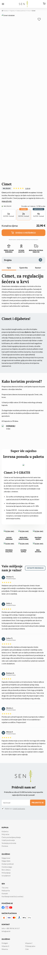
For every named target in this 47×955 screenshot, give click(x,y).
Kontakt (5, 893)
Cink (27, 949)
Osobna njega (7, 867)
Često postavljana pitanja (11, 837)
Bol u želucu (6, 870)
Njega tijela (6, 861)
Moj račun (5, 834)
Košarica (5, 831)
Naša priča (6, 890)
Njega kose (6, 858)
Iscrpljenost (6, 875)
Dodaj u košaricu (26, 232)
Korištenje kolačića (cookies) (12, 896)
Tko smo (5, 888)
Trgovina (12, 10)
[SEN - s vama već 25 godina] (23, 4)
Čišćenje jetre (30, 946)
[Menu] (3, 4)
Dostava (5, 846)
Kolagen (5, 943)
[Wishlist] (39, 19)
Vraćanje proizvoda (9, 843)
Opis (9, 268)
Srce (28, 10)
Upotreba (23, 268)
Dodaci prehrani (21, 10)
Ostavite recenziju (35, 568)
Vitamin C (29, 943)
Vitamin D (5, 946)
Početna (5, 10)
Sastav (38, 268)
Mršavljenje (6, 873)
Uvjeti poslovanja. (19, 809)
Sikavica (5, 949)
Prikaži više (7, 201)
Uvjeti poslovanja (8, 840)
